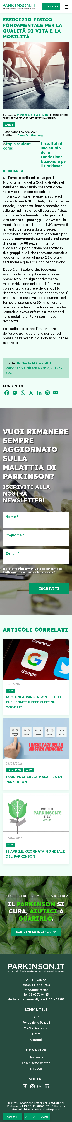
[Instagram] (32, 1087)
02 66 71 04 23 (39, 994)
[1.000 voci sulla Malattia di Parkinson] (36, 738)
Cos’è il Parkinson (36, 1028)
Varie (9, 124)
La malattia (14, 770)
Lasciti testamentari (36, 1063)
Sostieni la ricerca (33, 932)
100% (44, 1116)
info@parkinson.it (36, 990)
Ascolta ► (13, 1116)
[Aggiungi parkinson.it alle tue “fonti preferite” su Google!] (36, 659)
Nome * (12, 517)
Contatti (36, 1040)
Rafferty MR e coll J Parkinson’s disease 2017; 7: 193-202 (34, 368)
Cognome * (15, 535)
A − (35, 1116)
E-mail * (12, 553)
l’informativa (28, 569)
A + (27, 1116)
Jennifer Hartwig (30, 135)
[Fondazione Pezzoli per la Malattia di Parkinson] (20, 6)
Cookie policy (51, 1109)
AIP (36, 1017)
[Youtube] (39, 1087)
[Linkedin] (47, 1087)
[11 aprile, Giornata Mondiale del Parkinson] (36, 813)
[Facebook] (25, 1087)
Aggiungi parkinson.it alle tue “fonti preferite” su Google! (34, 702)
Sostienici (36, 1057)
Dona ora (50, 6)
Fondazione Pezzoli (36, 1022)
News (36, 1034)
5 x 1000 (36, 1069)
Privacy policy (32, 1109)
